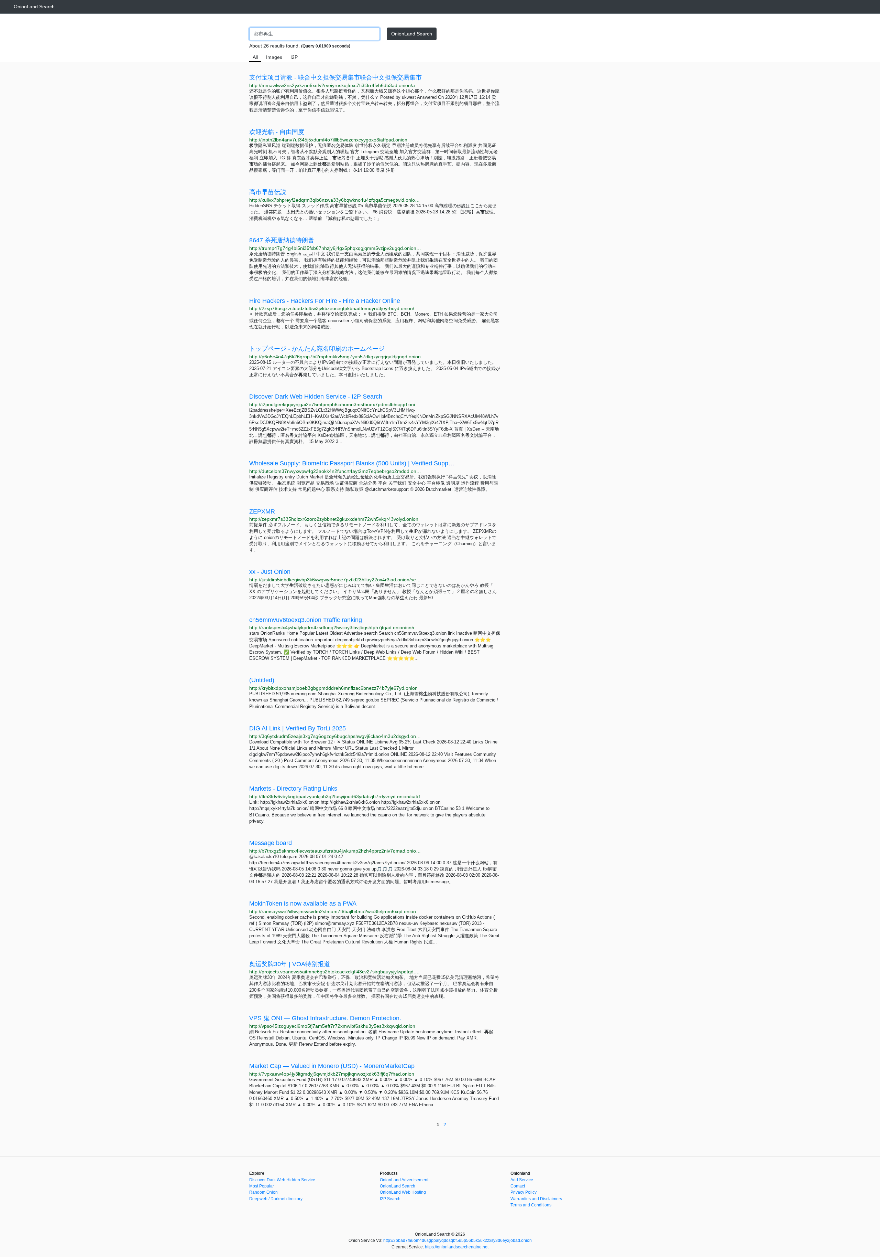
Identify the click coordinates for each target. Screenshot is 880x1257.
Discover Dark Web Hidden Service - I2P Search (315, 396)
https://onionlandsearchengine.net (456, 1247)
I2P (294, 57)
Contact (517, 1186)
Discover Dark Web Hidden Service (282, 1180)
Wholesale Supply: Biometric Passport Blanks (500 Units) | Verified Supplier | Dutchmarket (373, 463)
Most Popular (261, 1186)
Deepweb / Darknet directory (275, 1199)
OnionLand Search (34, 6)
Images (274, 57)
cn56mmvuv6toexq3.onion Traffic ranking (305, 619)
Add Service (521, 1180)
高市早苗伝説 (267, 192)
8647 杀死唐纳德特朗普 (281, 240)
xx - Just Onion (269, 571)
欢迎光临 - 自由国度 (276, 131)
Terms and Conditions (530, 1205)
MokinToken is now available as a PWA (302, 903)
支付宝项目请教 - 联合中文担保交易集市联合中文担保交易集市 (335, 77)
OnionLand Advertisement (404, 1180)
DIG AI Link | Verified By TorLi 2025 (297, 728)
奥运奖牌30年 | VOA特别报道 (289, 964)
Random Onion (263, 1192)
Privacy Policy (523, 1192)
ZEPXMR (262, 511)
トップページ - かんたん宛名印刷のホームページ (317, 348)
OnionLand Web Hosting (403, 1192)
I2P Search (390, 1199)
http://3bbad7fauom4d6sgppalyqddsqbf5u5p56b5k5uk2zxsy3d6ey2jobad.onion (457, 1240)
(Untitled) (261, 680)
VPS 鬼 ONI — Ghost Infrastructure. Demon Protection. (325, 1018)
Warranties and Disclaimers (536, 1199)
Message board (270, 842)
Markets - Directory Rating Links (293, 788)
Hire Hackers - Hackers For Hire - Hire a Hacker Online (324, 300)
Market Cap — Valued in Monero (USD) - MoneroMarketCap (332, 1066)
